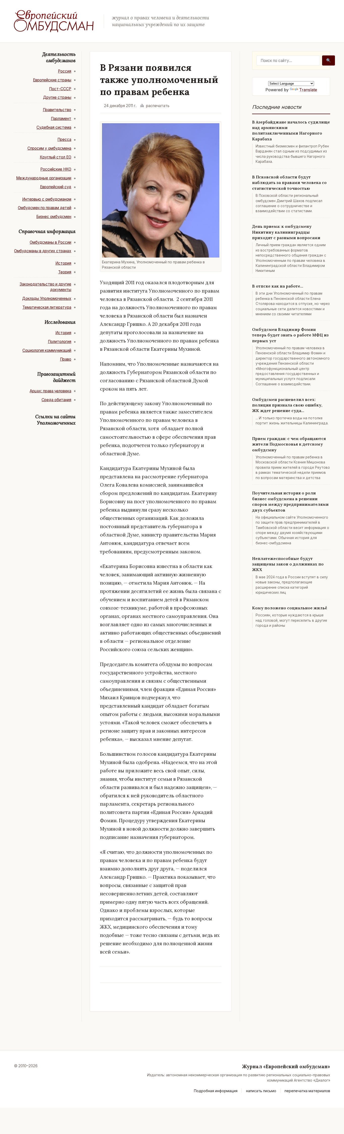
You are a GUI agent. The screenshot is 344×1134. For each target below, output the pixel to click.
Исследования (60, 322)
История (63, 263)
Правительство (57, 109)
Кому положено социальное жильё (289, 607)
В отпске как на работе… (277, 286)
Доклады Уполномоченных (46, 298)
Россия (64, 71)
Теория (64, 272)
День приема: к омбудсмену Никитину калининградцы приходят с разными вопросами (286, 232)
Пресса (64, 139)
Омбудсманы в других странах (42, 250)
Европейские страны (52, 80)
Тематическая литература (46, 307)
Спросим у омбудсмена (49, 148)
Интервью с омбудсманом (46, 199)
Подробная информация (215, 1091)
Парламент (61, 118)
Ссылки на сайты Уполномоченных (55, 420)
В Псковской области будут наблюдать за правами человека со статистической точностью (289, 182)
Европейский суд (55, 186)
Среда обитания (56, 399)
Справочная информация (47, 231)
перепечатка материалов (307, 1091)
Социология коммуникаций (46, 350)
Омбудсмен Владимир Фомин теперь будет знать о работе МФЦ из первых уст (290, 335)
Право (65, 359)
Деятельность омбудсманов (59, 57)
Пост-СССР (60, 88)
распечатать (157, 105)
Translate (308, 89)
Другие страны (57, 97)
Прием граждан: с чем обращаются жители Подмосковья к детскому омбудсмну (289, 444)
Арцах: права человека (50, 391)
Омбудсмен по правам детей (44, 207)
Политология (59, 341)
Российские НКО (55, 169)
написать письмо (261, 1091)
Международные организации (43, 178)
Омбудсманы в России (50, 242)
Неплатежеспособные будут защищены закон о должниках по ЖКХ (288, 564)
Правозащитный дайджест (56, 377)
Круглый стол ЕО (55, 157)
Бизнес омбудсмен (53, 216)
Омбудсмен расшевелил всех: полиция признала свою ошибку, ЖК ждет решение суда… (287, 405)
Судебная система (54, 127)
